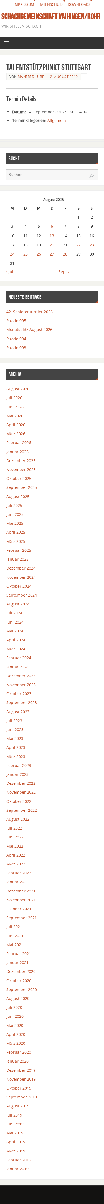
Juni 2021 (15, 935)
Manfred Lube (31, 76)
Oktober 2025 (18, 478)
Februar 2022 (18, 873)
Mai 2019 (14, 1133)
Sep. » (64, 271)
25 (25, 254)
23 (92, 244)
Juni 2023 (15, 729)
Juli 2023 (14, 720)
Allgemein (56, 120)
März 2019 (15, 1151)
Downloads (79, 4)
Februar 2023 (18, 765)
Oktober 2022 (18, 801)
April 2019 (15, 1141)
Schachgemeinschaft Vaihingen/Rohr (50, 16)
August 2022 (17, 819)
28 (65, 254)
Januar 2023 (17, 774)
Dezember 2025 (20, 460)
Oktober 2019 (18, 1088)
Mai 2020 (14, 1025)
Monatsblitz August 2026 (29, 329)
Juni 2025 (15, 514)
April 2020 (15, 1034)
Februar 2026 (18, 442)
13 (52, 235)
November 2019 (21, 1079)
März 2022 (15, 864)
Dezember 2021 (20, 891)
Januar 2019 (17, 1168)
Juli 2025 (14, 505)
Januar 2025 (17, 559)
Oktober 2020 (18, 980)
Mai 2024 (14, 631)
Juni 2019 (15, 1124)
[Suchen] (91, 176)
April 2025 (15, 532)
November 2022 (21, 792)
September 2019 (21, 1097)
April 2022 (15, 855)
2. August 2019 (64, 76)
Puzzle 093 (16, 347)
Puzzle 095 (16, 320)
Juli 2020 (14, 1007)
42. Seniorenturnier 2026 (29, 311)
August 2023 (17, 711)
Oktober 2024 (18, 586)
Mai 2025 (14, 523)
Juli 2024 (14, 613)
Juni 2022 (15, 837)
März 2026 (15, 433)
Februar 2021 (18, 953)
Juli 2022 (14, 828)
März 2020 (15, 1043)
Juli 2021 (14, 926)
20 (52, 244)
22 (78, 244)
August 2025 (17, 496)
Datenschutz (51, 4)
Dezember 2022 (20, 783)
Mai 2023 (14, 738)
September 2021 (21, 917)
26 (39, 254)
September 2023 (21, 702)
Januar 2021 (17, 962)
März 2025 (15, 541)
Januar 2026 (17, 451)
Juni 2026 (15, 406)
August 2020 (17, 998)
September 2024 (21, 595)
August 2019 (17, 1106)
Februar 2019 (18, 1160)
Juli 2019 (14, 1115)
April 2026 (15, 424)
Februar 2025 (18, 550)
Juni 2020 (15, 1016)
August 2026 (17, 388)
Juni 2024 (15, 622)
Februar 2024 (18, 657)
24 (12, 254)
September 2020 (21, 989)
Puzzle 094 (16, 338)
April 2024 (15, 640)
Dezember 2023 (20, 675)
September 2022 (21, 810)
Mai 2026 (14, 415)
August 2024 (17, 604)
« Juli (10, 271)
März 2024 (15, 648)
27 (52, 254)
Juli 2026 (14, 397)
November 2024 (21, 577)
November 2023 (21, 684)
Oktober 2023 (18, 693)
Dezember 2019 (20, 1070)
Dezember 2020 (20, 971)
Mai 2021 (14, 944)
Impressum (24, 4)
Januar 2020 (17, 1061)
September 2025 (21, 487)
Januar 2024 (17, 667)
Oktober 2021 (18, 908)
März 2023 (15, 756)
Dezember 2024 (20, 568)
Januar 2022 (17, 881)
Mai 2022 (14, 846)
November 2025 (21, 469)
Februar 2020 (18, 1052)
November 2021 (21, 900)
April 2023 (15, 747)
